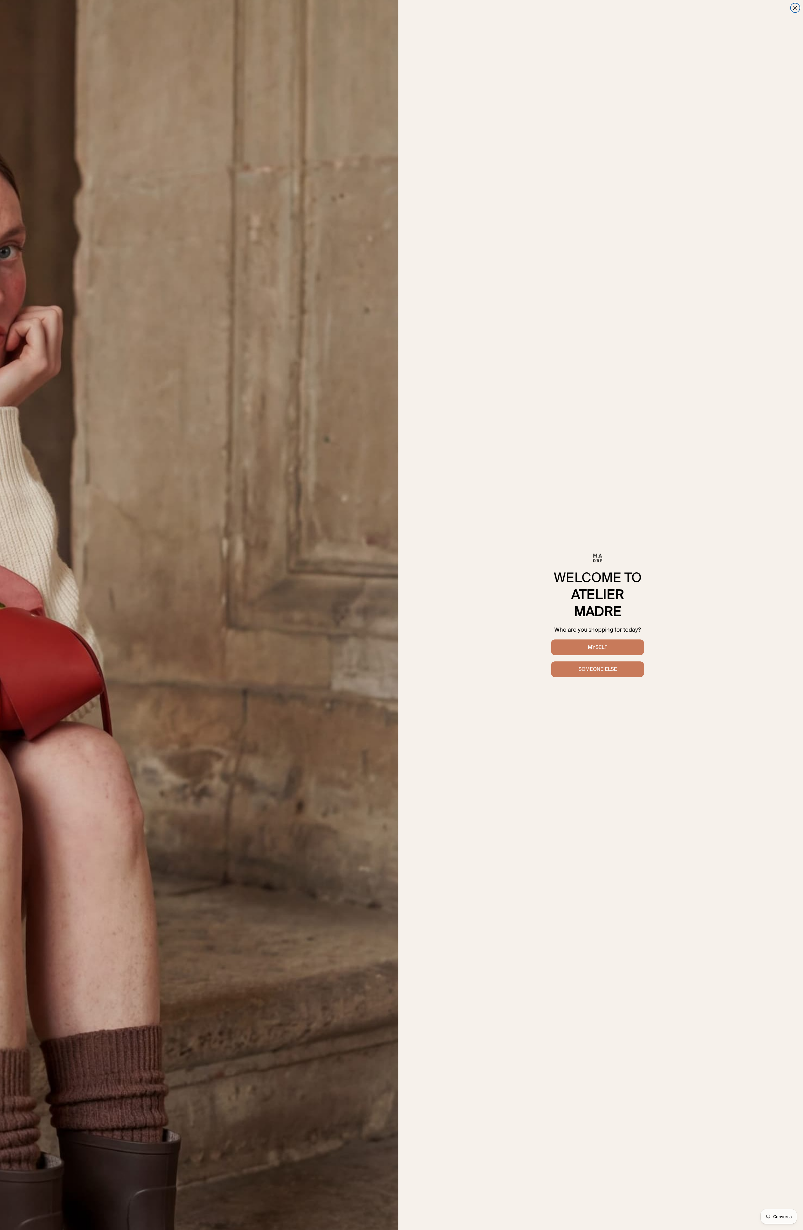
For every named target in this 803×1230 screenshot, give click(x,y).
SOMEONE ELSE (597, 669)
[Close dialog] (795, 8)
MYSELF (597, 647)
